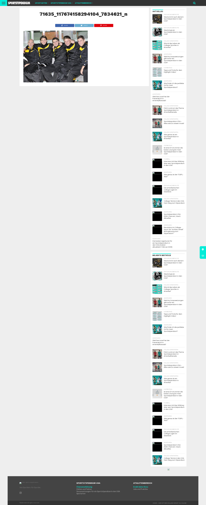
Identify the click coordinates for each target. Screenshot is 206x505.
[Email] (203, 255)
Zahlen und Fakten (84, 489)
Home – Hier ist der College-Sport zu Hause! (169, 503)
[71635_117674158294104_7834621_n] (55, 81)
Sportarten (80, 493)
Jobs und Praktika (140, 489)
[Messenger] (203, 249)
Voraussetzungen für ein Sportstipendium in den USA (98, 491)
